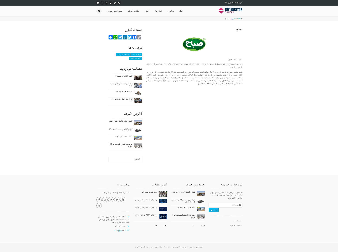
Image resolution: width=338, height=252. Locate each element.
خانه (181, 11)
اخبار (147, 11)
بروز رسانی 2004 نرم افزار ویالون (146, 215)
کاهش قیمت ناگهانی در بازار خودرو (120, 121)
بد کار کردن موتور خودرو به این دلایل (122, 100)
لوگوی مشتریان (136, 54)
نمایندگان (237, 221)
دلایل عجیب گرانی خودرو (123, 136)
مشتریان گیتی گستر (123, 54)
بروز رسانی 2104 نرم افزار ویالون (146, 207)
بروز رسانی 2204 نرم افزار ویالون (146, 199)
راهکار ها (158, 11)
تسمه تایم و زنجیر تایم (149, 192)
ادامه (215, 210)
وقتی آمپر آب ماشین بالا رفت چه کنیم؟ (121, 84)
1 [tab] (194, 93)
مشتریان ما (233, 18)
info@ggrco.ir (120, 230)
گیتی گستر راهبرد (115, 11)
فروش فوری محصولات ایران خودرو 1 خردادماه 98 (120, 129)
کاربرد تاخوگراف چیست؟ (124, 76)
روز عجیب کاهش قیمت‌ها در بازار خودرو (121, 145)
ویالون (171, 11)
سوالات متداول (235, 225)
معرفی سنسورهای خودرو (124, 91)
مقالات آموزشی (133, 11)
